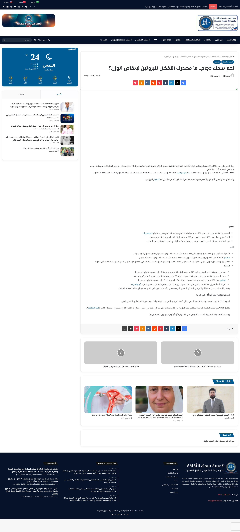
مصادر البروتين (183, 173)
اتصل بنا (103, 40)
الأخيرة (59, 94)
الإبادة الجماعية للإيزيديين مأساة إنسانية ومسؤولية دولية (213, 415)
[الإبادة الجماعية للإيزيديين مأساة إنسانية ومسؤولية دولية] (210, 399)
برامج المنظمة (173, 473)
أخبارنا (176, 480)
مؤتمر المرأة (166, 40)
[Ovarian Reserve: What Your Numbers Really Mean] (108, 399)
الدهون (157, 179)
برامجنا (208, 40)
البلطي (223, 280)
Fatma (228, 76)
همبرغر (227, 258)
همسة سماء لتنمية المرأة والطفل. (131, 510)
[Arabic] (37, 2)
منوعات (217, 61)
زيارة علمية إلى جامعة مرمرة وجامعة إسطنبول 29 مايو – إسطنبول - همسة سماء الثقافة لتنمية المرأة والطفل (32, 480)
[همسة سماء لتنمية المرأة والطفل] (217, 22)
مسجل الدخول (219, 441)
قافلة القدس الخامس (170, 484)
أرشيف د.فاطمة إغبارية (122, 40)
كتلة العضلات (93, 308)
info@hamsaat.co (215, 500)
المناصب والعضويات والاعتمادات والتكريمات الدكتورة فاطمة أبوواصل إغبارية (180, 6)
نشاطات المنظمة (193, 40)
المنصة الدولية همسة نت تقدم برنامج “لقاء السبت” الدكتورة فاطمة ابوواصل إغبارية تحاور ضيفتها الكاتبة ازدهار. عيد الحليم (160, 416)
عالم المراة (221, 56)
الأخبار (178, 40)
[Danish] (24, 2)
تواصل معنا (174, 492)
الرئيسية (230, 40)
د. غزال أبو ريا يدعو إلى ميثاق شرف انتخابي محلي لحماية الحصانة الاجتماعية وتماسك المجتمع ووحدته (35, 127)
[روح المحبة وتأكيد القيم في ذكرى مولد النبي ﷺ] (67, 151)
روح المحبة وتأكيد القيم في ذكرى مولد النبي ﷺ (41, 148)
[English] (11, 2)
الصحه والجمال (211, 56)
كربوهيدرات (147, 233)
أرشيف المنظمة (143, 40)
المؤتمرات (174, 488)
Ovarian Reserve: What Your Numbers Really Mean (112, 415)
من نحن (219, 40)
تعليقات (21, 94)
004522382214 (224, 494)
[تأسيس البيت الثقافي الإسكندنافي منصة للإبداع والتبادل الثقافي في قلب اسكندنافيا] (67, 118)
